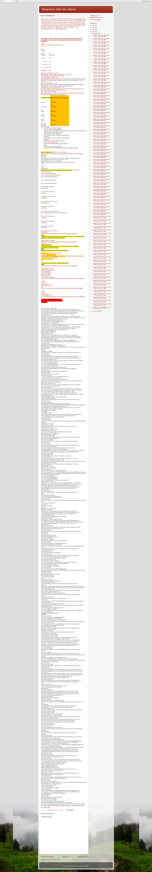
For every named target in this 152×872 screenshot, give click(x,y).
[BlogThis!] (68, 810)
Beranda (65, 856)
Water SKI (44, 216)
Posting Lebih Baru (47, 856)
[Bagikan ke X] (70, 810)
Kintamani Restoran (97, 17)
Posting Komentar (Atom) (53, 859)
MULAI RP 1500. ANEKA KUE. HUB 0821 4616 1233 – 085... (102, 217)
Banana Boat (45, 186)
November (96, 311)
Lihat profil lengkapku (95, 19)
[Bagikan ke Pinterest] (73, 810)
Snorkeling (45, 211)
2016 (93, 29)
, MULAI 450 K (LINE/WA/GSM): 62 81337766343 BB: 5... (102, 197)
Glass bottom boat (47, 175)
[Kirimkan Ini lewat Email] (67, 810)
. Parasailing (44, 191)
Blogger (87, 866)
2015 (93, 31)
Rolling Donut (45, 196)
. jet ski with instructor (47, 201)
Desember (96, 33)
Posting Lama (82, 856)
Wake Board (45, 221)
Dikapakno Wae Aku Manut (59, 9)
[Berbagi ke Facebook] (71, 810)
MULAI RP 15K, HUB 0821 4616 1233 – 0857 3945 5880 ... (101, 39)
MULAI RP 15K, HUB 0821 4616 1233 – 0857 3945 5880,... (101, 36)
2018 (93, 25)
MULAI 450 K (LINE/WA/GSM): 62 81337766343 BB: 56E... (101, 86)
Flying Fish (45, 206)
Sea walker (46, 226)
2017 (93, 27)
